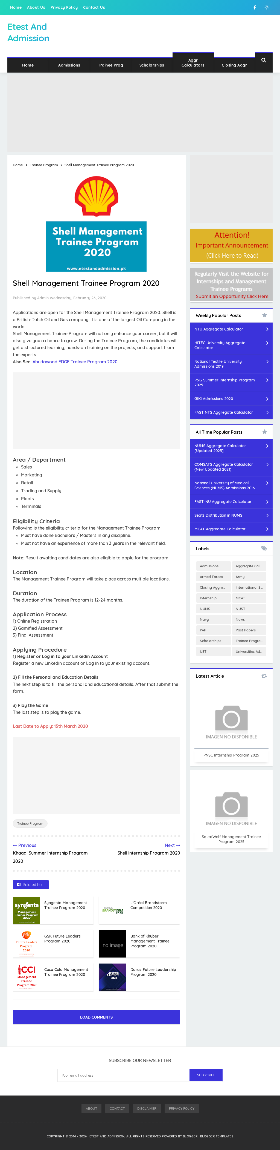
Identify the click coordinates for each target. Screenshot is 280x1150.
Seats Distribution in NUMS (218, 515)
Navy (204, 619)
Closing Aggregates (215, 587)
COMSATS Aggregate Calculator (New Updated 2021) (223, 467)
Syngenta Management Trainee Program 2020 (65, 905)
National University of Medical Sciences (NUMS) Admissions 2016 (224, 485)
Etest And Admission (107, 1136)
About (91, 1108)
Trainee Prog (110, 65)
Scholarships (151, 65)
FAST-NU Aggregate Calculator (223, 501)
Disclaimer (146, 1108)
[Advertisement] (140, 113)
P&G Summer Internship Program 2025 (224, 382)
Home (16, 7)
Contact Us (94, 7)
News (240, 619)
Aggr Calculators (193, 63)
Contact (117, 1108)
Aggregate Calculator (251, 566)
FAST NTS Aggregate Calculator (223, 412)
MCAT (240, 598)
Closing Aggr (234, 65)
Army (240, 576)
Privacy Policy (64, 7)
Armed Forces (211, 576)
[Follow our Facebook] (255, 7)
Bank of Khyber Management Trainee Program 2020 (150, 941)
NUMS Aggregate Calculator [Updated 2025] (220, 448)
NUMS (205, 608)
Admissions (69, 65)
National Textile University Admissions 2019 (218, 364)
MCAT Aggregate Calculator (220, 529)
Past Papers (246, 630)
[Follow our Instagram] (267, 7)
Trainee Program (30, 823)
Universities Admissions (251, 651)
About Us (36, 7)
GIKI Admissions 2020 (213, 398)
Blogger (191, 1136)
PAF (203, 630)
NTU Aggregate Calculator (218, 329)
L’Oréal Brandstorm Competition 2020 (148, 905)
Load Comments (96, 1017)
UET (203, 651)
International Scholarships (251, 587)
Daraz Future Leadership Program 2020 (153, 972)
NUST (240, 608)
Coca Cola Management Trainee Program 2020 (66, 972)
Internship (208, 598)
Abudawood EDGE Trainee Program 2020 (75, 361)
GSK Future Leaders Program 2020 (62, 939)
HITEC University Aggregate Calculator (219, 345)
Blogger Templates (217, 1136)
